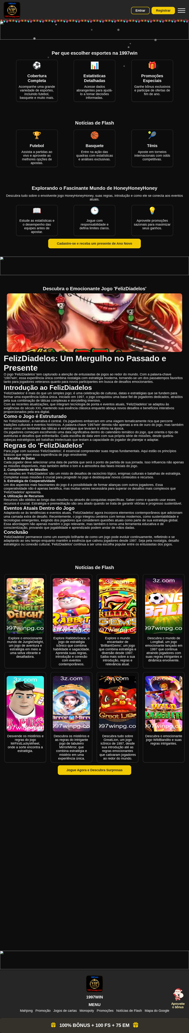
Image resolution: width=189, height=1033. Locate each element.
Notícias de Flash (129, 1010)
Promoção (43, 1010)
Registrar (163, 10)
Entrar (140, 10)
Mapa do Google (157, 1010)
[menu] (181, 10)
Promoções (105, 1010)
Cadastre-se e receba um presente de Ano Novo (94, 243)
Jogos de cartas (65, 1010)
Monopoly (87, 1010)
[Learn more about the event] (94, 38)
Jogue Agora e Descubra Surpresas (94, 770)
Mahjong (26, 1010)
